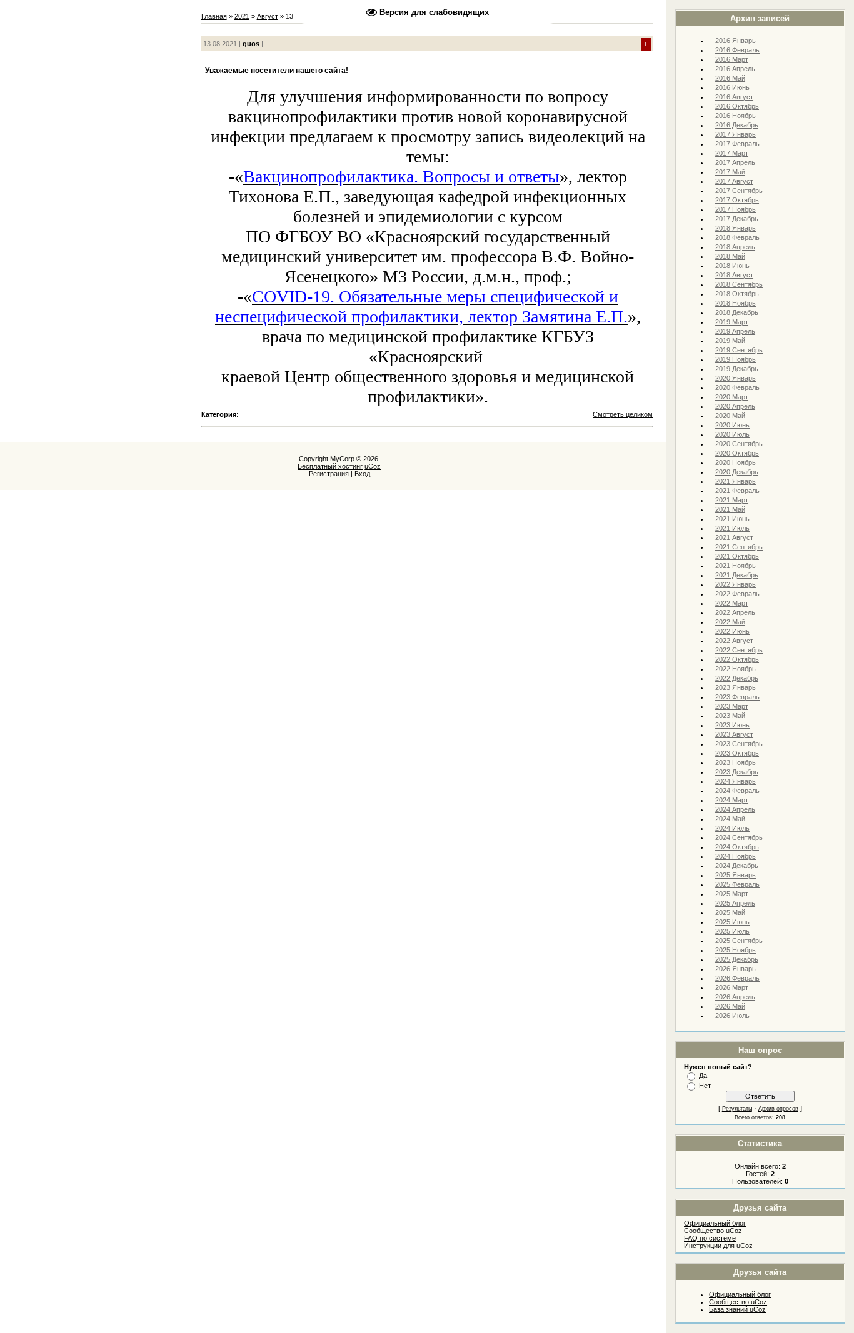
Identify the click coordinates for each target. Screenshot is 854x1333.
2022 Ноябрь (735, 668)
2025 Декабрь (736, 959)
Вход (362, 473)
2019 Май (730, 340)
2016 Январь (735, 40)
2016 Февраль (737, 50)
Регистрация (329, 473)
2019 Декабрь (736, 368)
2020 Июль (732, 434)
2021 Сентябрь (739, 547)
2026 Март (731, 987)
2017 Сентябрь (739, 190)
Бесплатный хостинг (330, 466)
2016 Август (734, 97)
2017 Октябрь (737, 200)
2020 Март (731, 397)
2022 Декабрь (736, 678)
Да (703, 1075)
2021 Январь (735, 481)
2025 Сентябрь (739, 940)
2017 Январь (735, 134)
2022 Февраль (737, 593)
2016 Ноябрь (735, 115)
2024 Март (731, 800)
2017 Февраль (737, 143)
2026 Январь (735, 968)
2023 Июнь (732, 725)
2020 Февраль (737, 387)
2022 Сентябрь (739, 650)
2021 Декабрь (736, 575)
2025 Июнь (732, 922)
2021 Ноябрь (735, 565)
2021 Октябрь (737, 556)
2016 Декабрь (736, 125)
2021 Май (730, 509)
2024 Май (730, 818)
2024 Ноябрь (735, 856)
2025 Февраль (737, 884)
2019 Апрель (735, 331)
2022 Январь (735, 584)
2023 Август (734, 734)
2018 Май (730, 256)
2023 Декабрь (736, 772)
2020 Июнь (732, 425)
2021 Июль (732, 528)
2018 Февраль (737, 237)
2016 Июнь (732, 87)
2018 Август (734, 275)
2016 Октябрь (737, 106)
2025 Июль (732, 931)
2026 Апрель (735, 997)
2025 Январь (735, 875)
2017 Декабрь (736, 218)
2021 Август (734, 537)
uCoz (372, 466)
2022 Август (734, 640)
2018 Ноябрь (735, 303)
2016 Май (730, 78)
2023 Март (731, 706)
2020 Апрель (735, 406)
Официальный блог (715, 1223)
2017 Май (730, 172)
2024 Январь (735, 781)
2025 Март (731, 893)
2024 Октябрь (737, 847)
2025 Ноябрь (735, 950)
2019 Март (731, 322)
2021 (241, 16)
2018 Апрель (735, 247)
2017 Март (731, 153)
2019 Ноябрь (735, 359)
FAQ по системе (710, 1238)
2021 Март (731, 500)
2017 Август (734, 181)
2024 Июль (732, 828)
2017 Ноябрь (735, 209)
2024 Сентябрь (739, 837)
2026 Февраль (737, 978)
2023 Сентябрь (739, 743)
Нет (705, 1085)
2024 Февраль (737, 790)
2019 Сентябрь (739, 350)
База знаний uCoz (737, 1309)
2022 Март (731, 603)
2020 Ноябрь (735, 462)
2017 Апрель (735, 162)
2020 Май (730, 415)
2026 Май (730, 1006)
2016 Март (731, 59)
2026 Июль (732, 1015)
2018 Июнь (732, 265)
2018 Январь (735, 228)
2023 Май (730, 715)
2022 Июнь (732, 631)
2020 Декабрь (736, 472)
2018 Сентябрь (739, 284)
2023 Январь (735, 687)
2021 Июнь (732, 518)
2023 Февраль (737, 697)
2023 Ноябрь (735, 762)
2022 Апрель (735, 612)
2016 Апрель (735, 68)
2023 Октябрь (737, 753)
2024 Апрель (735, 809)
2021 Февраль (737, 490)
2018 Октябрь (737, 293)
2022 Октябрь (737, 659)
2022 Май (730, 622)
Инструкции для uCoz (718, 1245)
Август (267, 16)
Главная (214, 16)
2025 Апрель (735, 903)
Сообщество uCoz (713, 1230)
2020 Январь (735, 378)
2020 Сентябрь (739, 443)
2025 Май (730, 912)
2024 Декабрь (736, 865)
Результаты (737, 1109)
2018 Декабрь (736, 312)
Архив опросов (778, 1109)
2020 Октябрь (737, 453)
